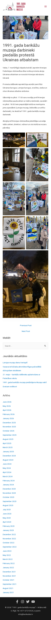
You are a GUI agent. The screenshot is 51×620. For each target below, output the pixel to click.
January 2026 (8, 418)
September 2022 (9, 547)
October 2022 (8, 543)
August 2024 (8, 460)
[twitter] (28, 601)
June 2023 (7, 514)
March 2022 (8, 559)
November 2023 (9, 493)
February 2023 (9, 526)
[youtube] (33, 601)
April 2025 (7, 443)
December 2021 (9, 572)
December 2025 (9, 422)
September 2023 (9, 501)
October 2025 (8, 431)
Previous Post (26, 325)
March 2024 (8, 476)
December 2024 (9, 456)
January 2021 (8, 592)
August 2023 (8, 505)
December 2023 (9, 489)
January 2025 (8, 451)
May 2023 (7, 518)
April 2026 (7, 410)
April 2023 (7, 522)
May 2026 (7, 406)
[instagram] (23, 601)
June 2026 (7, 402)
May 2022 (7, 555)
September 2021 (9, 584)
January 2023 (8, 530)
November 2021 (9, 576)
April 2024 (7, 472)
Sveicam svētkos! (10, 386)
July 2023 (7, 509)
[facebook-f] (18, 601)
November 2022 (9, 539)
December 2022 (9, 534)
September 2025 (9, 435)
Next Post (26, 331)
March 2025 (8, 447)
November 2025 (9, 427)
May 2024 (7, 468)
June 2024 (7, 464)
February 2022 (9, 563)
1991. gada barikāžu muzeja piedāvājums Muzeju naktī (25, 382)
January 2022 (8, 567)
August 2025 (8, 439)
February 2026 (9, 414)
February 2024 (9, 481)
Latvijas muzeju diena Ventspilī (15, 362)
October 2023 (8, 497)
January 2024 (8, 485)
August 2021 (8, 588)
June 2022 (7, 551)
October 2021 (8, 580)
